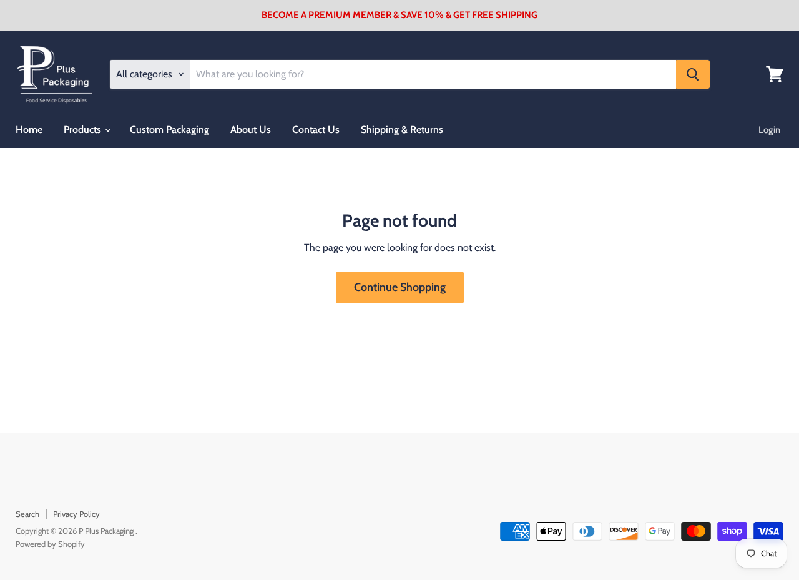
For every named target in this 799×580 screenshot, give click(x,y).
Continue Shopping (400, 287)
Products (84, 129)
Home (29, 129)
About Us (250, 129)
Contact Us (316, 129)
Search (27, 514)
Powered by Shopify (50, 544)
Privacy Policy (76, 514)
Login (769, 129)
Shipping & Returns (402, 129)
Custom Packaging (169, 129)
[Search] (693, 74)
